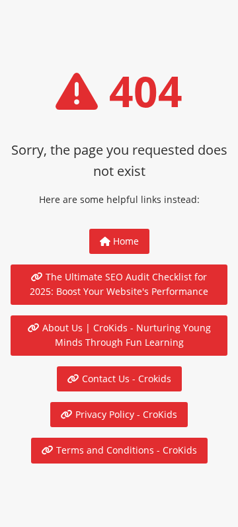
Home (124, 241)
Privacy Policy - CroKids (125, 414)
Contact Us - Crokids (125, 378)
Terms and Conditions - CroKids (125, 450)
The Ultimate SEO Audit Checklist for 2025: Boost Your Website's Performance (119, 284)
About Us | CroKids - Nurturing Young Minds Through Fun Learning (125, 334)
